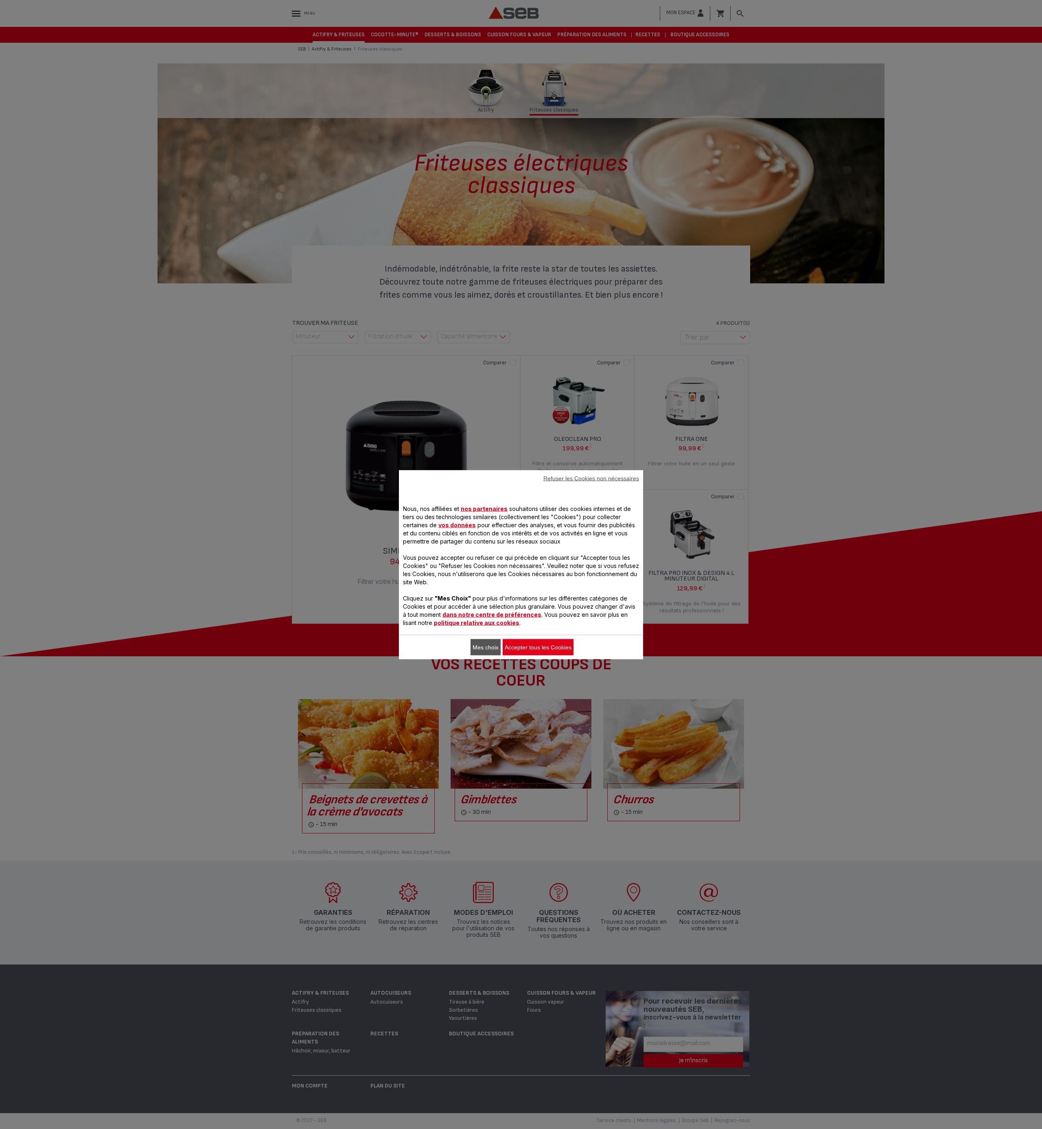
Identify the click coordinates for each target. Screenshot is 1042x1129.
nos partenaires (484, 508)
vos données (457, 524)
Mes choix (486, 647)
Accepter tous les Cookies (538, 647)
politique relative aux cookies (476, 622)
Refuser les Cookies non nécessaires (591, 478)
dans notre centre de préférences (491, 614)
